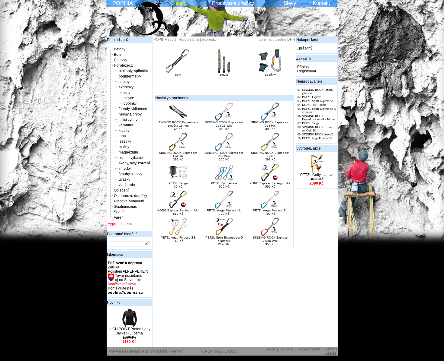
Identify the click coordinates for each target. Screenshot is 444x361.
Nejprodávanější (309, 81)
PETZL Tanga (178, 183)
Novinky (113, 302)
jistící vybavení (131, 120)
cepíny (124, 82)
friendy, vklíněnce (133, 109)
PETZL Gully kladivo (316, 175)
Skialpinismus (125, 206)
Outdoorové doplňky (130, 196)
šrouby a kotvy (130, 174)
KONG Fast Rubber (314, 104)
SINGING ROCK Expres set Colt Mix (270, 124)
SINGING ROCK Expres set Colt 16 (178, 154)
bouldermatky (130, 76)
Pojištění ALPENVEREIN (128, 271)
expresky (126, 87)
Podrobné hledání (122, 234)
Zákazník (303, 58)
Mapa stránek (309, 349)
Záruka (113, 267)
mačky (124, 147)
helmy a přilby (130, 114)
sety (127, 92)
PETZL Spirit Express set (317, 101)
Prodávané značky (233, 3)
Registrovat (306, 71)
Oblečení (121, 190)
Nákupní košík (308, 40)
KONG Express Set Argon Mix (178, 210)
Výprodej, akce (120, 224)
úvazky (124, 179)
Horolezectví (124, 65)
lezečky (125, 141)
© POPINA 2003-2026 (219, 351)
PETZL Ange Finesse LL (224, 210)
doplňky (130, 103)
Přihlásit (303, 67)
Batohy (119, 49)
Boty (117, 54)
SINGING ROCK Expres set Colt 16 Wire (224, 124)
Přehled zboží (118, 40)
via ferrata (127, 185)
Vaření (119, 217)
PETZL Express (311, 97)
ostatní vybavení (132, 158)
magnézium (128, 152)
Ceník (329, 349)
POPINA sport (164, 39)
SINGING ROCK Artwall (317, 134)
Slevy (290, 3)
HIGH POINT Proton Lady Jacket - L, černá (129, 331)
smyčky (125, 168)
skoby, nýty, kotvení (134, 163)
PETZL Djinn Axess (224, 183)
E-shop (178, 3)
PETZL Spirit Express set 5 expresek (224, 239)
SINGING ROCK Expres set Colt (270, 154)
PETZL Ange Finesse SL (270, 210)
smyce (129, 98)
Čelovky (120, 60)
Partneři (177, 351)
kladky (124, 130)
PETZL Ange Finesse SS (178, 237)
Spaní (119, 212)
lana (122, 136)
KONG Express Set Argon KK (270, 183)
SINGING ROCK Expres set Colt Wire (224, 154)
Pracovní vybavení (129, 201)
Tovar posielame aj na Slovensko (128, 278)
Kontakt (321, 3)
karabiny (126, 125)
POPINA (122, 3)
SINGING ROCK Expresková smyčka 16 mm (178, 124)
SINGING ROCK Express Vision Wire (270, 239)
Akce (271, 349)
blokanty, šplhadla (133, 71)
